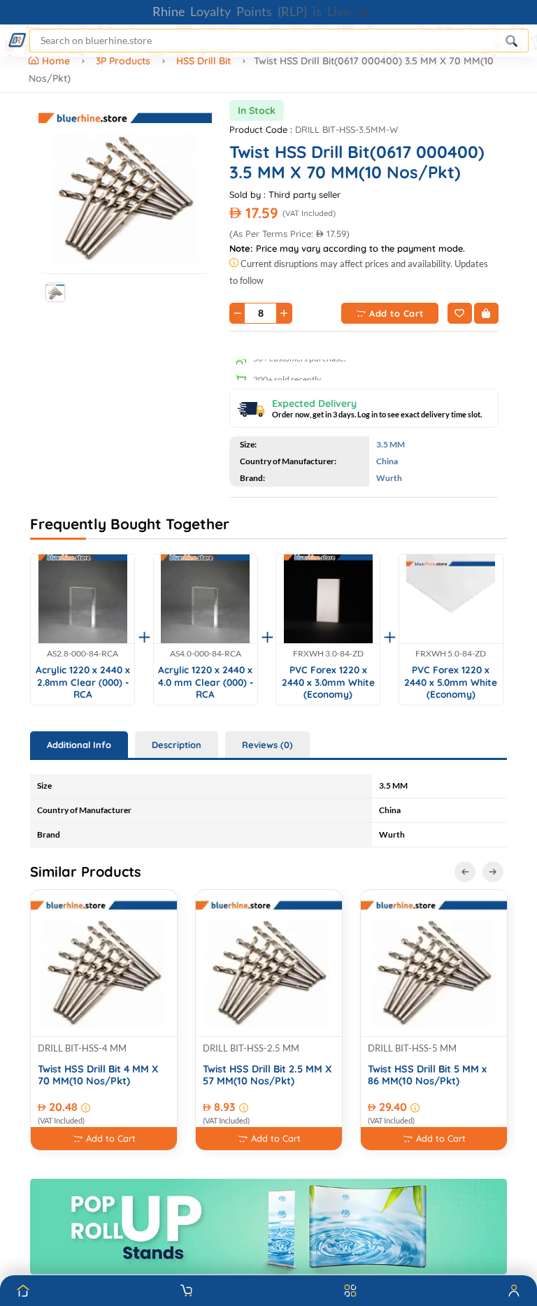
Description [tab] (176, 744)
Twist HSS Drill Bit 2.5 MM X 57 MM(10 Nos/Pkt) (267, 1075)
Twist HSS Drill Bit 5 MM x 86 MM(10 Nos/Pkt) (427, 1075)
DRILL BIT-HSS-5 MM (412, 1048)
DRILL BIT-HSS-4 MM (82, 1048)
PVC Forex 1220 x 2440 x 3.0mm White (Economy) (328, 681)
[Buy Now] (486, 313)
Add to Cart (396, 313)
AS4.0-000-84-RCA (205, 654)
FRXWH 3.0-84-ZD (328, 654)
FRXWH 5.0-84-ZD (450, 654)
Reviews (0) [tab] (267, 744)
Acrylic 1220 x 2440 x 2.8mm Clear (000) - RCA (83, 681)
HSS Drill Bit (203, 61)
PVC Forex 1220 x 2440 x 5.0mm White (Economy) (450, 681)
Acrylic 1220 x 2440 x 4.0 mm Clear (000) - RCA (205, 681)
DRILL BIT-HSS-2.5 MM (251, 1048)
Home (57, 61)
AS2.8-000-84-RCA (82, 654)
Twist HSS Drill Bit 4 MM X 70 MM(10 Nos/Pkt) (98, 1075)
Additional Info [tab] (79, 744)
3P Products (123, 61)
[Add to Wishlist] (460, 313)
